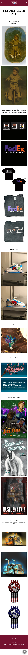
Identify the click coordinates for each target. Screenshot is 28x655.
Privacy (15, 646)
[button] (1, 2)
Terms (11, 646)
